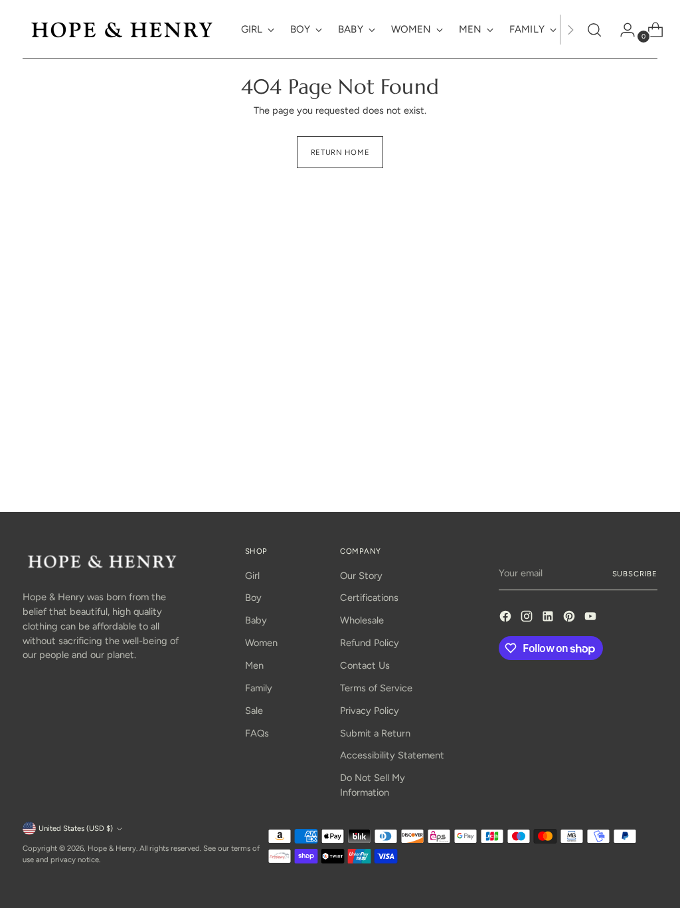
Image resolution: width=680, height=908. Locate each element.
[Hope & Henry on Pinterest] (570, 618)
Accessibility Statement (392, 755)
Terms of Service (376, 688)
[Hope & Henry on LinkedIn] (549, 618)
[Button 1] (570, 29)
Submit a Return (375, 733)
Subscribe (635, 573)
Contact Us (365, 665)
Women (261, 643)
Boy (253, 598)
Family (258, 688)
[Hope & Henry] (122, 29)
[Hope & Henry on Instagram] (528, 618)
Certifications (369, 598)
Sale (254, 711)
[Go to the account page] (622, 30)
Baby (256, 620)
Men (254, 665)
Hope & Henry (112, 848)
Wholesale (362, 620)
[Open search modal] (594, 30)
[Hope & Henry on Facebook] (507, 618)
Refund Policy (369, 643)
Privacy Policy (369, 711)
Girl (252, 576)
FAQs (257, 733)
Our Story (361, 576)
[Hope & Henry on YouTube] (592, 618)
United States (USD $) (76, 828)
